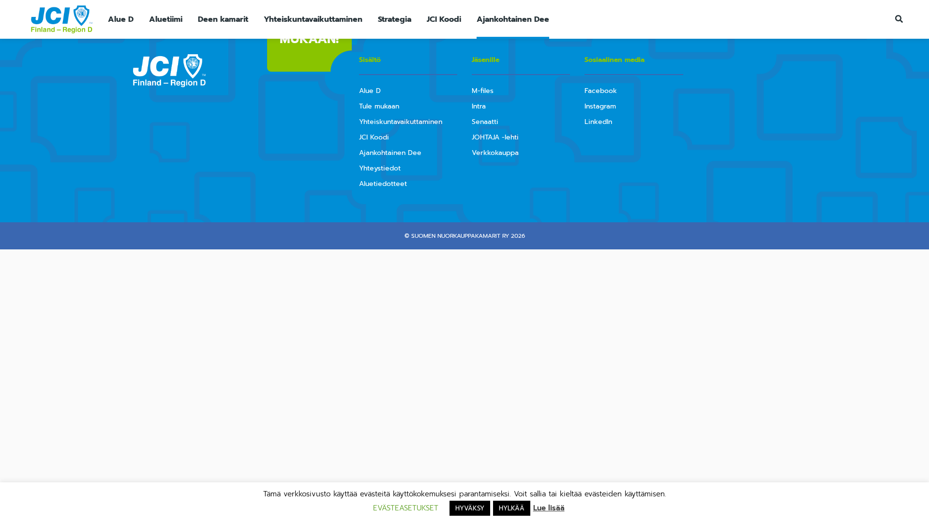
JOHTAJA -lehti (495, 137)
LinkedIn (598, 122)
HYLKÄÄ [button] (511, 508)
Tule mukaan (379, 106)
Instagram (600, 106)
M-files (483, 91)
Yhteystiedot (380, 168)
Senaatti (485, 122)
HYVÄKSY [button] (469, 508)
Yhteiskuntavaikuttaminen (313, 19)
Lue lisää (549, 508)
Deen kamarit (223, 19)
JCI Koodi (444, 19)
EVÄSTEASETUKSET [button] (405, 508)
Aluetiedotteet (383, 184)
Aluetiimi (165, 19)
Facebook (600, 91)
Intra (479, 106)
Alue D (121, 19)
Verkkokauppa (495, 153)
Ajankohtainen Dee (513, 19)
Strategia (394, 19)
